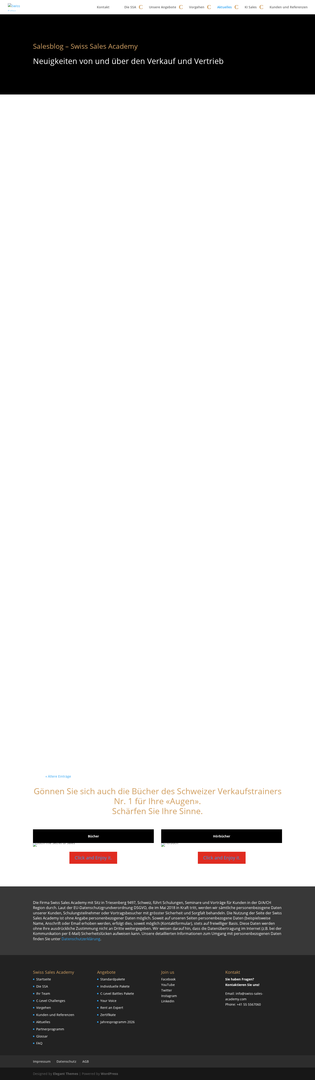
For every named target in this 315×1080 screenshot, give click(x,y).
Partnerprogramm (50, 1029)
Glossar (42, 1036)
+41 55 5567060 (249, 1004)
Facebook (168, 979)
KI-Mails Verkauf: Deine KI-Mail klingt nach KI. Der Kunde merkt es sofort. (155, 660)
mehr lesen (62, 158)
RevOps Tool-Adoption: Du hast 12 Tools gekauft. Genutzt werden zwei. (155, 462)
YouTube (168, 985)
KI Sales (251, 7)
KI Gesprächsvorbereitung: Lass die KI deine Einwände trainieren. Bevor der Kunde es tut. (154, 264)
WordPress (109, 1073)
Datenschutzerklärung (81, 938)
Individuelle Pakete (115, 986)
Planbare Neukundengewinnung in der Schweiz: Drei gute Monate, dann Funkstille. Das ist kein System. (156, 330)
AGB (85, 1061)
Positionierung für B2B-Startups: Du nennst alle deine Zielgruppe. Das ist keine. (154, 528)
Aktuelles (224, 7)
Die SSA (130, 7)
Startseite (43, 979)
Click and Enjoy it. (93, 858)
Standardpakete (112, 979)
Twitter (166, 990)
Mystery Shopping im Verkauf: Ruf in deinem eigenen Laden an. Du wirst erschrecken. (157, 198)
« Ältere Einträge (58, 776)
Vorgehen (196, 7)
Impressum (42, 1061)
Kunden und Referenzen (289, 7)
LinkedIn (167, 1001)
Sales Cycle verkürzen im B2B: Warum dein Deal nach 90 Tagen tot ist (156, 132)
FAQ (39, 1043)
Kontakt (103, 7)
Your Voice (108, 1000)
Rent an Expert (111, 1007)
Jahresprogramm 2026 (117, 1022)
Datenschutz (66, 1061)
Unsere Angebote (162, 7)
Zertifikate (108, 1015)
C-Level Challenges (50, 1000)
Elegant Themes (65, 1073)
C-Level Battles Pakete (117, 993)
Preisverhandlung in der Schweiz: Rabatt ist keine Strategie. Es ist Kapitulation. (154, 396)
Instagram (169, 996)
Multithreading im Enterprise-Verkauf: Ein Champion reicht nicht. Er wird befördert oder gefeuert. (154, 594)
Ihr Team (43, 993)
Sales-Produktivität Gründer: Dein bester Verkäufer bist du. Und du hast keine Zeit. (157, 726)
